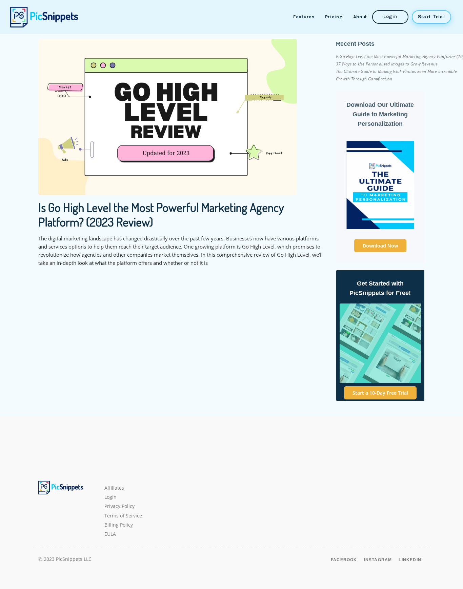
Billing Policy (118, 525)
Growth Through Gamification (364, 79)
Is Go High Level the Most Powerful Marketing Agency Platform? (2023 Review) (161, 214)
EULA (110, 534)
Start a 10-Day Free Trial (380, 393)
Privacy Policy (119, 506)
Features (304, 17)
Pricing (334, 17)
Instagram (378, 559)
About (360, 17)
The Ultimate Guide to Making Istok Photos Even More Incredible (396, 71)
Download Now (380, 245)
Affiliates (114, 488)
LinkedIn (410, 559)
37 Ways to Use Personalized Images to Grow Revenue (387, 64)
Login (390, 16)
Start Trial (431, 16)
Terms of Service (123, 516)
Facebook (344, 559)
